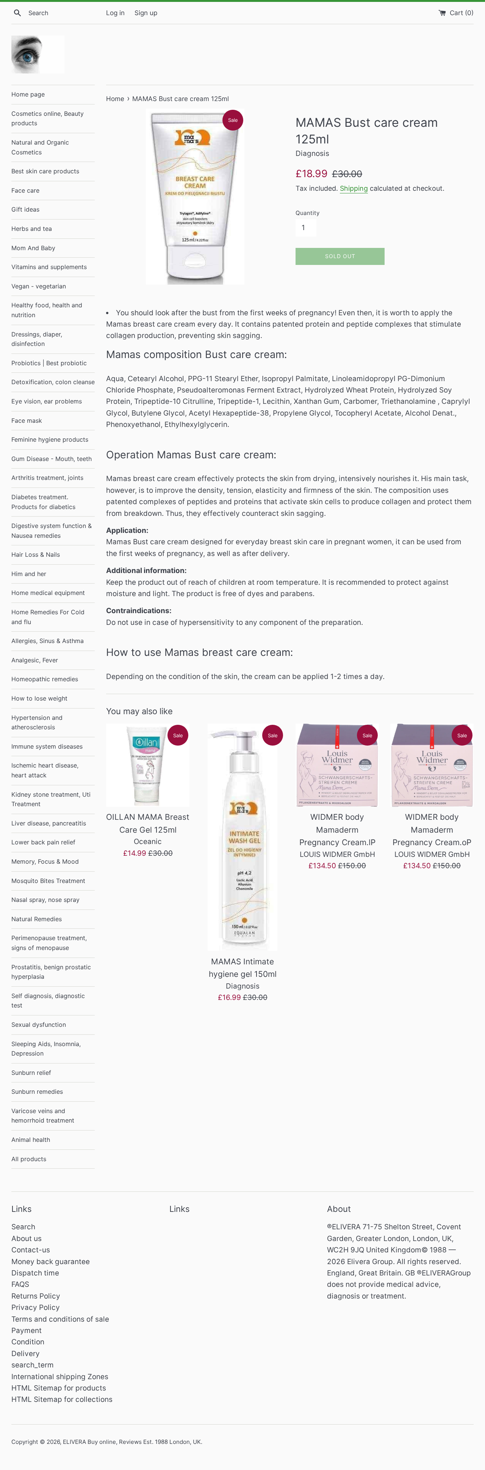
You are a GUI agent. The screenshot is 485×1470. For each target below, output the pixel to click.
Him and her (28, 574)
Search (23, 1226)
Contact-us (30, 1250)
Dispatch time (35, 1273)
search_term (32, 1365)
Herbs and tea (31, 228)
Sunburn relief (31, 1072)
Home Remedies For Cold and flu (47, 617)
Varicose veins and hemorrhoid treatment (42, 1115)
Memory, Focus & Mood (45, 861)
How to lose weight (39, 698)
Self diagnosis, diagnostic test (48, 1000)
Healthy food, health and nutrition (46, 310)
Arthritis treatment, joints (47, 477)
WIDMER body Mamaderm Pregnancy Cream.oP (432, 829)
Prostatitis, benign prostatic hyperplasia (51, 972)
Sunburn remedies (37, 1091)
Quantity (307, 212)
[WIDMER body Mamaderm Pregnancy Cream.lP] (337, 765)
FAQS (20, 1284)
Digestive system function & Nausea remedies (51, 530)
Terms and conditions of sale (60, 1319)
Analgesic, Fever (34, 660)
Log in (115, 13)
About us (26, 1238)
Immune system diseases (47, 746)
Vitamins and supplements (49, 267)
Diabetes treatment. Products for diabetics (43, 502)
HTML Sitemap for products (58, 1388)
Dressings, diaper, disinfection (36, 339)
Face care (25, 190)
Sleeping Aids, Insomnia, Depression (46, 1048)
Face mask (26, 420)
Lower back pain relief (43, 842)
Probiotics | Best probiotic (49, 363)
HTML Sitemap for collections (62, 1399)
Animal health (30, 1139)
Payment (26, 1330)
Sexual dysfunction (38, 1024)
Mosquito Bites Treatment (48, 880)
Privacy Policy (35, 1307)
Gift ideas (25, 209)
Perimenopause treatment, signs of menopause (49, 942)
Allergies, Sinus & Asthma (47, 641)
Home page (28, 94)
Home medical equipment (48, 592)
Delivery (25, 1353)
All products (28, 1159)
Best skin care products (45, 171)
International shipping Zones (59, 1376)
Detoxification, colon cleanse (53, 382)
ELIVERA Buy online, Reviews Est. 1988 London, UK (132, 1441)
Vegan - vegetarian (38, 286)
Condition (27, 1342)
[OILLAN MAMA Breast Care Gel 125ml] (147, 765)
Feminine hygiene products (49, 439)
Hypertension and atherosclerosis (37, 722)
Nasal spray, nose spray (45, 899)
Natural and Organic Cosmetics (40, 147)
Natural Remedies (36, 919)
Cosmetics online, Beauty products (47, 118)
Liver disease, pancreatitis (48, 823)
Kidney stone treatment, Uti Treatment (51, 799)
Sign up (146, 13)
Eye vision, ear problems (46, 401)
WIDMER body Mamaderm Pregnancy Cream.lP (337, 829)
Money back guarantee (50, 1261)
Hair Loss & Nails (35, 554)
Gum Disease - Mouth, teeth (51, 458)
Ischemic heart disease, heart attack (44, 770)
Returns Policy (35, 1296)
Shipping (354, 188)
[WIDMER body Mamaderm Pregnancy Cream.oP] (432, 765)
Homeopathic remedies (44, 679)
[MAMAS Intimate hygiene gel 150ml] (242, 837)
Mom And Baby (33, 248)
